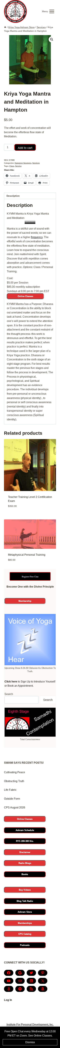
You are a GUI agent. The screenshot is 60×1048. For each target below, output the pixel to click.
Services (36, 163)
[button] (52, 39)
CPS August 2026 (14, 807)
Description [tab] (13, 195)
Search (8, 694)
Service (18, 166)
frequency (36, 237)
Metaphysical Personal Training (26, 554)
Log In (8, 1000)
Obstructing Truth (14, 781)
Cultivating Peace (14, 772)
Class (11, 166)
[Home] (5, 27)
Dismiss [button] (30, 1042)
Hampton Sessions (23, 163)
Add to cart (25, 148)
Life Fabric (10, 789)
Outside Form (12, 798)
